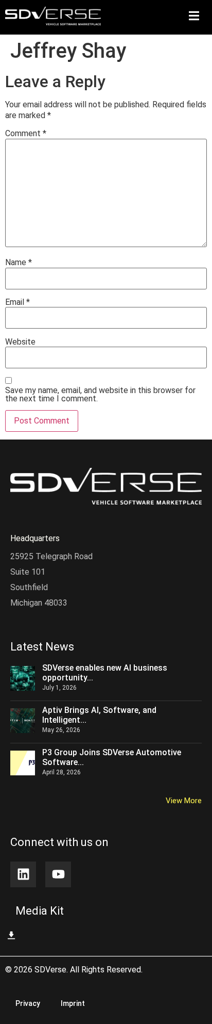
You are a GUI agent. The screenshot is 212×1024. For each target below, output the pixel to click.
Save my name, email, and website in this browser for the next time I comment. (100, 394)
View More (184, 800)
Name (18, 262)
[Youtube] (58, 874)
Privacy (27, 1003)
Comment (25, 133)
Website (20, 342)
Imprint (73, 1003)
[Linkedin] (23, 874)
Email (17, 302)
